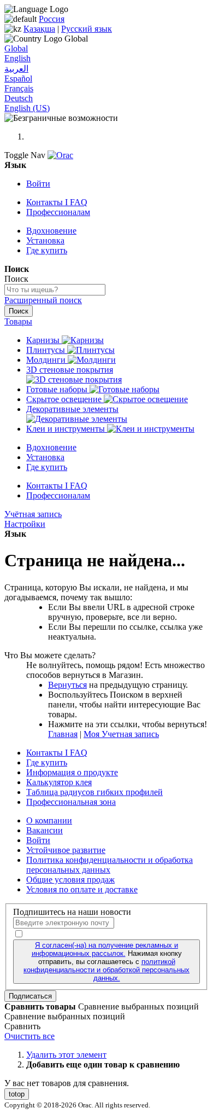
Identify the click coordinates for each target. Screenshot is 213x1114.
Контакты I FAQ (56, 202)
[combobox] (54, 289)
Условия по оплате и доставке (82, 889)
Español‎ (18, 78)
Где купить (46, 250)
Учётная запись (33, 514)
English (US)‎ (27, 108)
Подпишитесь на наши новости (72, 911)
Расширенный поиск (43, 300)
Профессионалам (58, 212)
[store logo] (60, 155)
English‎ (17, 58)
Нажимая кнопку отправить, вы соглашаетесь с (106, 961)
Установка (45, 240)
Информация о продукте (72, 772)
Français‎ (18, 88)
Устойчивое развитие (65, 850)
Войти (38, 183)
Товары (18, 321)
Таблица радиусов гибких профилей (94, 792)
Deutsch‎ (18, 98)
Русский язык (86, 28)
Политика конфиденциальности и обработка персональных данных (109, 864)
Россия (51, 19)
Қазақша (39, 28)
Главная (63, 734)
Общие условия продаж (70, 879)
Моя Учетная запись (121, 734)
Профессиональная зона (71, 802)
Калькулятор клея (59, 782)
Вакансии (44, 830)
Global (16, 48)
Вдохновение (51, 230)
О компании (49, 820)
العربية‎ (16, 68)
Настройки (24, 524)
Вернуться (67, 684)
